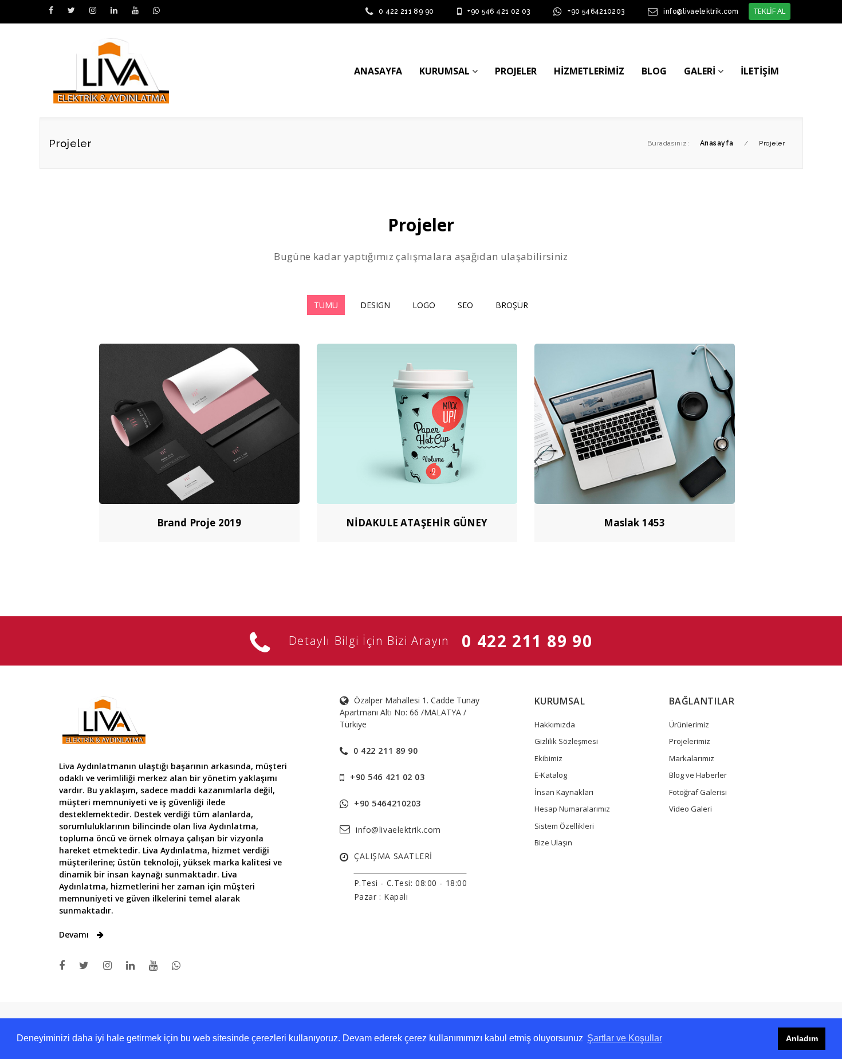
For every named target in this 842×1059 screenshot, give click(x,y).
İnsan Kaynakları (563, 792)
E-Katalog (550, 775)
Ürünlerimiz (689, 724)
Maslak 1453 (635, 522)
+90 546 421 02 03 (498, 11)
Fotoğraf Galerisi (698, 792)
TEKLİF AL (769, 11)
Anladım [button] (802, 1038)
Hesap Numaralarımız (572, 809)
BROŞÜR (511, 305)
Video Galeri (690, 809)
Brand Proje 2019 (199, 522)
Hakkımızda (554, 724)
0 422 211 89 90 (406, 11)
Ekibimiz (548, 758)
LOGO (423, 305)
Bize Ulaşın (553, 842)
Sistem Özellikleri (564, 826)
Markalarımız (691, 758)
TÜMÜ (326, 305)
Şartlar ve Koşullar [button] (624, 1038)
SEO (465, 305)
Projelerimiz (689, 741)
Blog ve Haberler (698, 775)
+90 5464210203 (596, 11)
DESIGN (375, 305)
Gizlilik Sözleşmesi (566, 741)
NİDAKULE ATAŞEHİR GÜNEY (417, 522)
